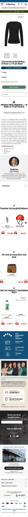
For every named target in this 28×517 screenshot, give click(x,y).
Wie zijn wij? (7, 483)
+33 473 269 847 (16, 178)
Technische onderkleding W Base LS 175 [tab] (14, 112)
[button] (14, 186)
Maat (4, 77)
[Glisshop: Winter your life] (10, 4)
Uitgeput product (14, 87)
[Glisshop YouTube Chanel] (17, 436)
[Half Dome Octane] (20, 219)
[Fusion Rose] (21, 305)
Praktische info (9, 486)
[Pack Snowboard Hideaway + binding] (7, 219)
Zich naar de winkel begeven (14, 468)
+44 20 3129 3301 (16, 399)
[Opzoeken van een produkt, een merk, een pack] (25, 7)
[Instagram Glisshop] (14, 436)
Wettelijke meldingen (7, 509)
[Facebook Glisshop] (11, 436)
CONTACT (14, 392)
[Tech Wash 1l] (7, 305)
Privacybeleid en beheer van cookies (19, 509)
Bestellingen (7, 479)
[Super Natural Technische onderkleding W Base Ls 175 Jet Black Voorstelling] (14, 34)
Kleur (4, 72)
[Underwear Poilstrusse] (11, 268)
